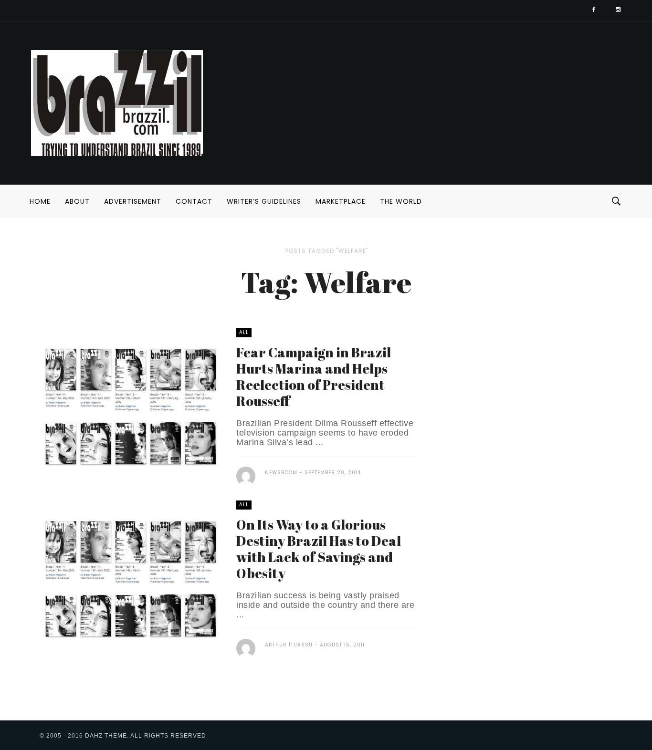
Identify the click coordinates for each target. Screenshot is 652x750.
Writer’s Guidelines (264, 201)
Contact (194, 201)
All (244, 332)
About (77, 201)
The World (401, 201)
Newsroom (281, 472)
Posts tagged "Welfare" (326, 251)
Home (40, 201)
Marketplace (340, 201)
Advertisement (132, 201)
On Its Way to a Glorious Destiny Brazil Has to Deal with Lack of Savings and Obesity (318, 548)
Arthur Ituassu (289, 644)
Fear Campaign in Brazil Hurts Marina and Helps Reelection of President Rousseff (313, 376)
